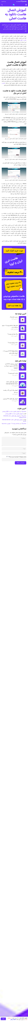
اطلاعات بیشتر (13, 1019)
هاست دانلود (23, 40)
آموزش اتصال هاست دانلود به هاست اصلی (15, 14)
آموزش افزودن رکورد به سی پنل (12, 25)
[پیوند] (14, 4)
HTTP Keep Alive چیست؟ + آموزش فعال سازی (10, 352)
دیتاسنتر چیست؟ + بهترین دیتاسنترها (11, 424)
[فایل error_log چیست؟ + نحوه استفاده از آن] (22, 328)
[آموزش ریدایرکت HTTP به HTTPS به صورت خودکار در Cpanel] (22, 366)
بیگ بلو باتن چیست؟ (13, 334)
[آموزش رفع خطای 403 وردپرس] (22, 401)
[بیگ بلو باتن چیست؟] (22, 337)
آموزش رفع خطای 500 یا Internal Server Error (12, 383)
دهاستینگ (23, 412)
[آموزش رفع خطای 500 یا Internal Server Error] (22, 384)
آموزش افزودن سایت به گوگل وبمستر (11, 412)
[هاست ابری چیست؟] (22, 376)
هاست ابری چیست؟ (13, 373)
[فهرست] (26, 4)
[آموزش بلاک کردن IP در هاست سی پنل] (22, 393)
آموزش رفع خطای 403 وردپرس (10, 399)
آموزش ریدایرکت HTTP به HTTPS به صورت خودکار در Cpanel (11, 366)
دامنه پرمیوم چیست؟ (13, 343)
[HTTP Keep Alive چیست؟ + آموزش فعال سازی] (22, 354)
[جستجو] (2, 4)
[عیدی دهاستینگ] (22, 319)
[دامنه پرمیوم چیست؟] (22, 345)
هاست (3, 83)
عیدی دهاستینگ (14, 317)
